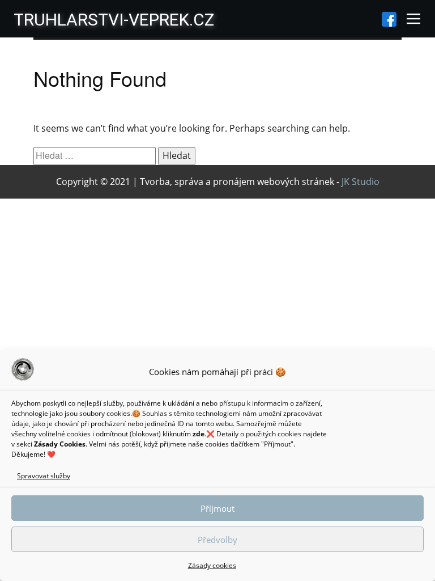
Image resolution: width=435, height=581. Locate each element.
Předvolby (217, 539)
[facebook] (389, 19)
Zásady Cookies (60, 444)
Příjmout (217, 508)
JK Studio (360, 181)
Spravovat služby (43, 476)
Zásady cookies (212, 565)
